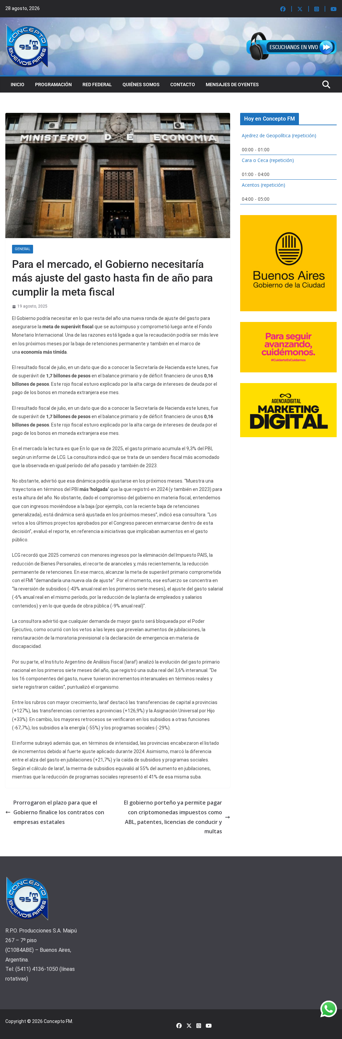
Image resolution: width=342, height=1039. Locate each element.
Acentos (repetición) (263, 185)
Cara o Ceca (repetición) (268, 160)
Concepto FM (58, 1021)
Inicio (17, 84)
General (22, 249)
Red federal (97, 84)
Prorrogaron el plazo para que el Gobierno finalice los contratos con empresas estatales (58, 812)
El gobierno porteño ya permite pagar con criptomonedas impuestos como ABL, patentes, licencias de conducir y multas (173, 817)
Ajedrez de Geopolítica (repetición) (279, 135)
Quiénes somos (141, 84)
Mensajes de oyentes (232, 84)
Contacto (182, 84)
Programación (53, 84)
